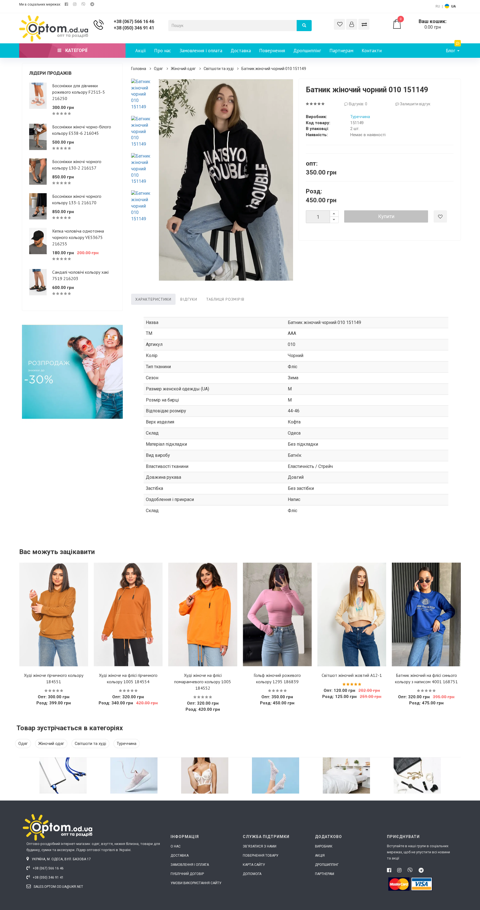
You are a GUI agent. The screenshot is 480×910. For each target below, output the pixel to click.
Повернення (272, 51)
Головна (138, 68)
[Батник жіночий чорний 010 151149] (142, 94)
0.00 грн (423, 24)
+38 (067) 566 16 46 (134, 21)
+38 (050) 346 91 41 (134, 28)
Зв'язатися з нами (259, 846)
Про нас (162, 51)
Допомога (252, 874)
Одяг (158, 68)
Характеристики (153, 299)
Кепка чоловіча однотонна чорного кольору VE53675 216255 (78, 237)
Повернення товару (260, 855)
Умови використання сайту (196, 883)
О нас (176, 846)
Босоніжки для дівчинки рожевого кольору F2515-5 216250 (78, 92)
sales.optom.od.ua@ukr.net (58, 887)
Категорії (75, 50)
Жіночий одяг (183, 68)
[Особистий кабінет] (351, 24)
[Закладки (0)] (339, 24)
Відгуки (188, 299)
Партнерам (341, 51)
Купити (386, 216)
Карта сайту (254, 865)
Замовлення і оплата (200, 51)
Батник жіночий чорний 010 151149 (273, 68)
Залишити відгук (414, 104)
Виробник (323, 846)
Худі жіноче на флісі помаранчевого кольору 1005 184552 (202, 681)
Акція (320, 855)
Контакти (372, 51)
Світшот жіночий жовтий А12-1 (352, 675)
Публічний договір (187, 874)
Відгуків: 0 (357, 104)
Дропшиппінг (307, 51)
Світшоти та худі (219, 68)
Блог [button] (451, 51)
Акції (140, 51)
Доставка (241, 51)
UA (453, 6)
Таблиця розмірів (225, 299)
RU (438, 6)
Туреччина (360, 116)
